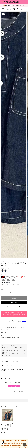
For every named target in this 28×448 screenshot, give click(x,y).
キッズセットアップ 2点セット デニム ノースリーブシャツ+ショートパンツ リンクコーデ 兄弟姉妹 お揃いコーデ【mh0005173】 (7, 426)
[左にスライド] (10, 259)
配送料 (5, 284)
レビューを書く (14, 386)
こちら (24, 321)
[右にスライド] (17, 259)
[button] (3, 9)
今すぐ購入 (14, 302)
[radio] (2, 270)
